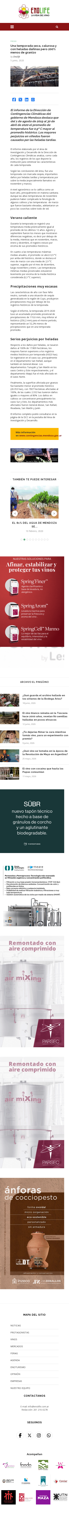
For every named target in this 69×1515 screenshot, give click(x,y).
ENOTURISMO (18, 1367)
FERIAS (14, 1353)
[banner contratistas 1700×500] (34, 449)
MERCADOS (16, 1346)
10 (47, 540)
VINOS (13, 1339)
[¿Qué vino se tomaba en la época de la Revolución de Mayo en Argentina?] (9, 755)
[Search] (57, 27)
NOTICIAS (15, 1325)
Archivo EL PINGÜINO (34, 682)
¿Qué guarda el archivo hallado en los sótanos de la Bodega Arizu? (43, 697)
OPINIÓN (15, 1374)
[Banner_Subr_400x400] (32, 791)
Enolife (16, 56)
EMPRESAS (16, 1381)
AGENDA (15, 1360)
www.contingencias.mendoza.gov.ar (40, 435)
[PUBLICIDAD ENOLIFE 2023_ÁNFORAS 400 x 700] (32, 1179)
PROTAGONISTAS (19, 1332)
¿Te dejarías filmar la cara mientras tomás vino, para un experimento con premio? (45, 735)
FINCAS (13, 41)
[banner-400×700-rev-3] (32, 937)
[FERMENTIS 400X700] (32, 558)
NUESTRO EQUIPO (20, 1388)
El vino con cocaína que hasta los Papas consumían (42, 770)
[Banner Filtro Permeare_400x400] (32, 864)
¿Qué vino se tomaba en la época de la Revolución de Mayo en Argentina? (45, 753)
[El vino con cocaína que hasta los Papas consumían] (9, 773)
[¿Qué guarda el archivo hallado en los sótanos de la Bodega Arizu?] (9, 700)
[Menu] (12, 27)
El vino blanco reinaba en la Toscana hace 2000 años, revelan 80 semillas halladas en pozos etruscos (45, 716)
